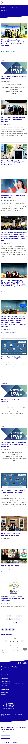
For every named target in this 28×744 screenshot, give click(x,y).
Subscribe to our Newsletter (5, 714)
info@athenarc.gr (20, 712)
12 (19, 619)
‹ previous (10, 616)
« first (8, 616)
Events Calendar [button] (4, 692)
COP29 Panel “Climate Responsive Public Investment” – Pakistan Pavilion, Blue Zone (13, 163)
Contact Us (3, 712)
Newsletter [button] (3, 694)
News (4, 10)
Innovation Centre (9, 2)
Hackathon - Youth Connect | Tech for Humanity (13, 196)
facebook (19, 663)
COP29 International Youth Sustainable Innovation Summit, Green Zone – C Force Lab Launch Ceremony (13, 43)
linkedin (20, 663)
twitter (22, 663)
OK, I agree (5, 742)
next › (14, 623)
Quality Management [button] (5, 674)
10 (14, 619)
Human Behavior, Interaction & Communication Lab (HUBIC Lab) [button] (12, 684)
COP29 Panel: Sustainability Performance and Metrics (11, 358)
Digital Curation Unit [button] (5, 681)
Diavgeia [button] (3, 669)
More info (5, 737)
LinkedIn (13, 629)
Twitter (9, 629)
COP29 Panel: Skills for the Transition (11, 401)
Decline (15, 742)
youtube (26, 663)
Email (2, 629)
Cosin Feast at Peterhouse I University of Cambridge (11, 534)
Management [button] (4, 672)
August (14, 639)
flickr (24, 663)
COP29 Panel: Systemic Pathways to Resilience (13, 77)
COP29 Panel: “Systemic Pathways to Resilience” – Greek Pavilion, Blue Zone (13, 119)
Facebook (6, 629)
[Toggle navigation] (25, 2)
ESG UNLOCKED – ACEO (10, 566)
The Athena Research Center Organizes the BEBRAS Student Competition (12, 598)
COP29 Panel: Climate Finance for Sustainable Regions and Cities (13, 491)
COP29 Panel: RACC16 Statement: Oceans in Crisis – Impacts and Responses (13, 444)
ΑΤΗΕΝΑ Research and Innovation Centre (11, 7)
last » (16, 623)
